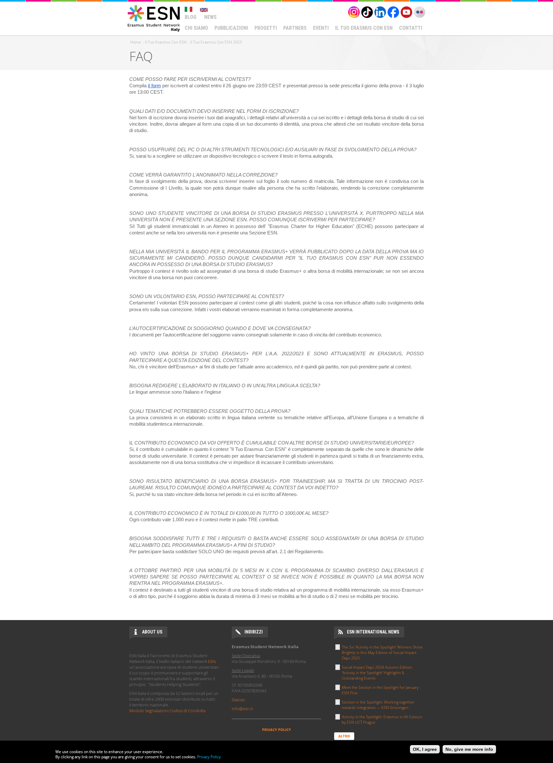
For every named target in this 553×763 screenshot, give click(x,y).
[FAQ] (188, 6)
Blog (190, 17)
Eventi (321, 28)
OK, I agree (425, 749)
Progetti (265, 28)
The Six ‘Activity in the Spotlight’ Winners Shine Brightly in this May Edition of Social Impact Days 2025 (382, 652)
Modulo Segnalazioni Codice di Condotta (167, 710)
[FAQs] (204, 6)
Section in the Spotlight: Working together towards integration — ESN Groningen (378, 704)
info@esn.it (242, 709)
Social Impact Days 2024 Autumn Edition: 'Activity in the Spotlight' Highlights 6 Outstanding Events (377, 673)
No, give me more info (469, 749)
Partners (295, 28)
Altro (344, 736)
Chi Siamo (196, 28)
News (210, 17)
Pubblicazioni (231, 28)
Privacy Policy (209, 756)
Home (135, 42)
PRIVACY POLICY (276, 729)
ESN (211, 661)
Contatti (410, 28)
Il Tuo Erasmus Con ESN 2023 (216, 42)
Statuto (238, 700)
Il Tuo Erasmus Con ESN (364, 28)
